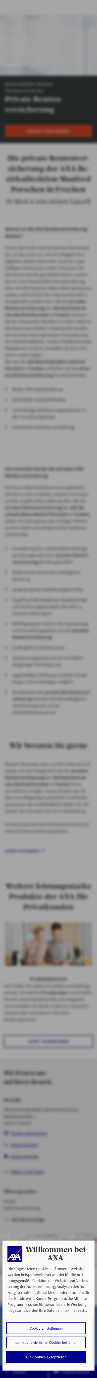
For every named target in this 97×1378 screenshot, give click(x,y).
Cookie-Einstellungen (46, 1328)
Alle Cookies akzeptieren (46, 1356)
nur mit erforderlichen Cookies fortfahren (46, 1342)
